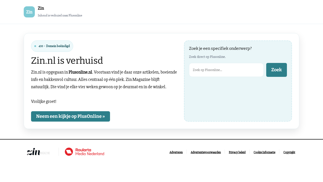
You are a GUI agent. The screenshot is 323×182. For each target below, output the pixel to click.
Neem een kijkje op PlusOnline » (70, 116)
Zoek (276, 70)
